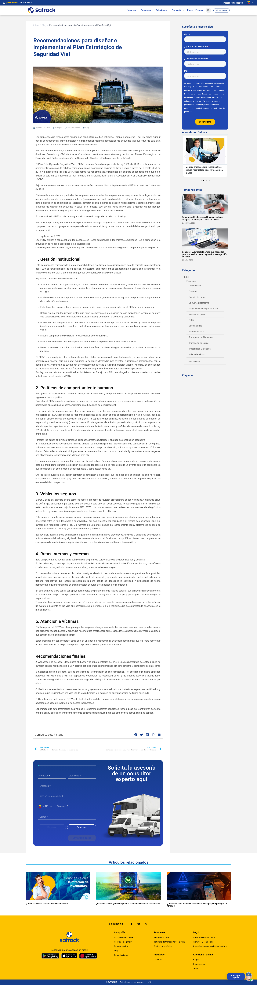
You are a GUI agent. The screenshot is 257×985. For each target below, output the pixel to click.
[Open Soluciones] (168, 10)
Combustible (195, 285)
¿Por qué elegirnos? (123, 942)
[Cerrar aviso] (227, 973)
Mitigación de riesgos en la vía (203, 308)
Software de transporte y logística (169, 942)
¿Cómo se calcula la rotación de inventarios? (47, 903)
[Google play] (50, 955)
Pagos (196, 959)
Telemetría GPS (196, 331)
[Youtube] (138, 923)
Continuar (81, 827)
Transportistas (193, 361)
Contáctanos (199, 964)
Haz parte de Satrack (123, 937)
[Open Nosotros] (137, 10)
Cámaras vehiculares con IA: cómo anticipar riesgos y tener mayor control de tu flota (202, 218)
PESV (191, 320)
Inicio (36, 25)
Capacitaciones (121, 955)
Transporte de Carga (199, 343)
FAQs (195, 968)
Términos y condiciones (203, 942)
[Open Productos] (152, 10)
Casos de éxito (121, 946)
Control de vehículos (163, 946)
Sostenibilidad (195, 326)
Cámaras (158, 959)
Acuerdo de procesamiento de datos (210, 946)
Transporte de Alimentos (201, 337)
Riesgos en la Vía (161, 937)
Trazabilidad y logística (200, 349)
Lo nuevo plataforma (199, 303)
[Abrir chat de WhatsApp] (249, 977)
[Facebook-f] (131, 923)
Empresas (191, 281)
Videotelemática (196, 354)
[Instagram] (145, 923)
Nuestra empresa (197, 314)
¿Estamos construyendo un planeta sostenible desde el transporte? (128, 903)
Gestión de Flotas (197, 297)
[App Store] (69, 955)
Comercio (193, 291)
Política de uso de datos (204, 937)
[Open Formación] (183, 10)
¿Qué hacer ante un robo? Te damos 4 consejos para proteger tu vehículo (197, 904)
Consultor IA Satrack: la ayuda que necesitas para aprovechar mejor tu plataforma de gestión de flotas (204, 254)
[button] (232, 3)
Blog (44, 25)
